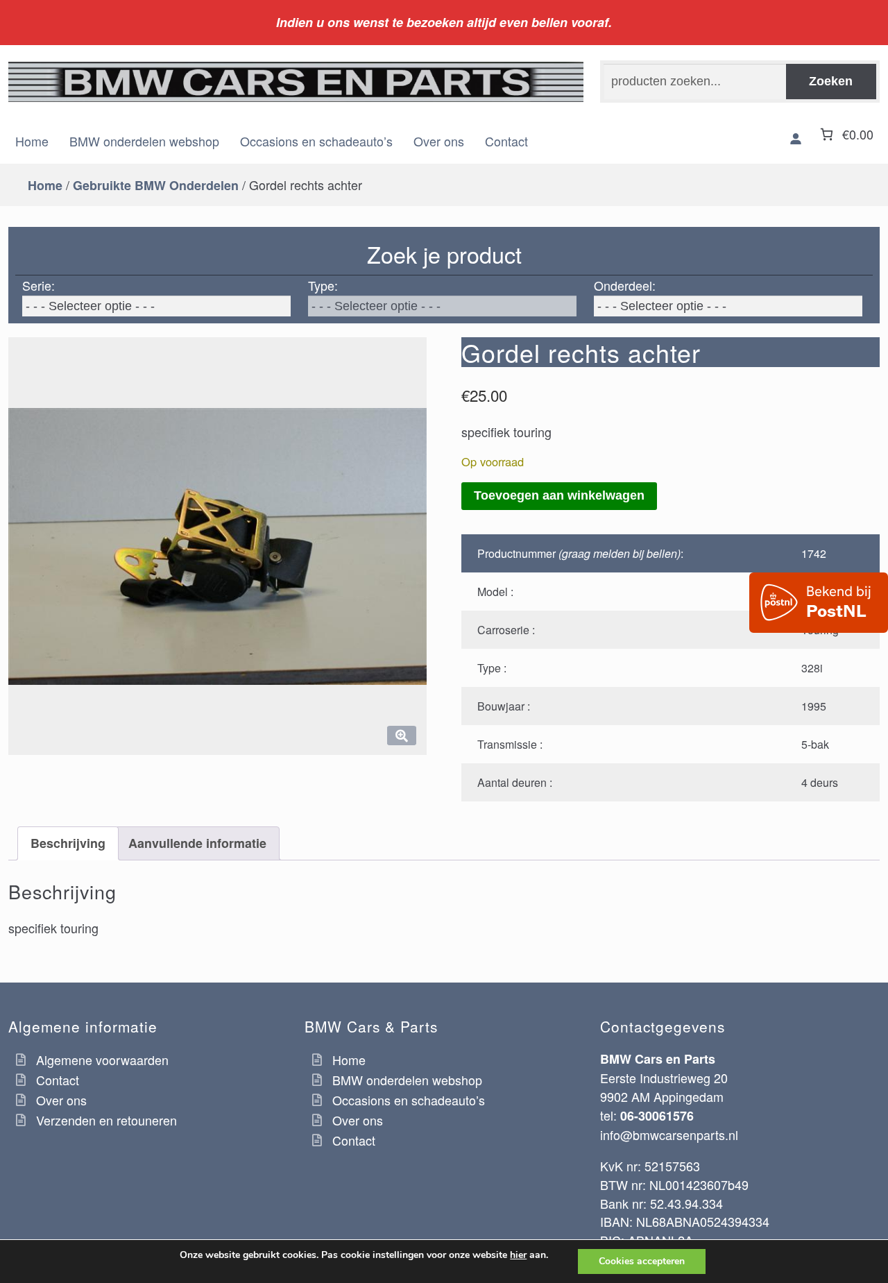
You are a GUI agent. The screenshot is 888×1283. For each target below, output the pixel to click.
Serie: (38, 285)
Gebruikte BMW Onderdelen (156, 185)
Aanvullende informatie (197, 843)
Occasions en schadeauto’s (316, 141)
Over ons (438, 141)
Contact (506, 141)
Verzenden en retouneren (106, 1120)
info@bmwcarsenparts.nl (669, 1134)
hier (518, 1255)
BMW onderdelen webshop (144, 141)
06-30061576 (657, 1116)
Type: (323, 285)
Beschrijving (68, 843)
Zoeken (831, 81)
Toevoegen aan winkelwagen (559, 495)
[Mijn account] (795, 139)
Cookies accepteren (642, 1261)
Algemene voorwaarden (102, 1060)
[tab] (68, 843)
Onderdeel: (625, 285)
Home (32, 141)
